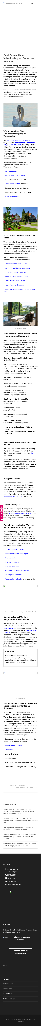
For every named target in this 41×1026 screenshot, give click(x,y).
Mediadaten (7, 994)
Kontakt (6, 979)
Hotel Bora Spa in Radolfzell (15, 272)
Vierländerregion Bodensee (17, 140)
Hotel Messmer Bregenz (14, 285)
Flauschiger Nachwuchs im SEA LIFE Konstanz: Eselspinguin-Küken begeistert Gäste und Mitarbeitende (19, 811)
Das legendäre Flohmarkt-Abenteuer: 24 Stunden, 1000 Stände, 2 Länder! (19, 828)
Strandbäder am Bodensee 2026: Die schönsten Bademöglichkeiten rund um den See (20, 820)
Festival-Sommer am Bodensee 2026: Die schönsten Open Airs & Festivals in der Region (19, 837)
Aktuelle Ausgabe (10, 999)
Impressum (7, 989)
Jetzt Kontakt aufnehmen (21, 952)
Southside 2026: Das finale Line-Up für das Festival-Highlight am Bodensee (19, 845)
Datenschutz (8, 984)
